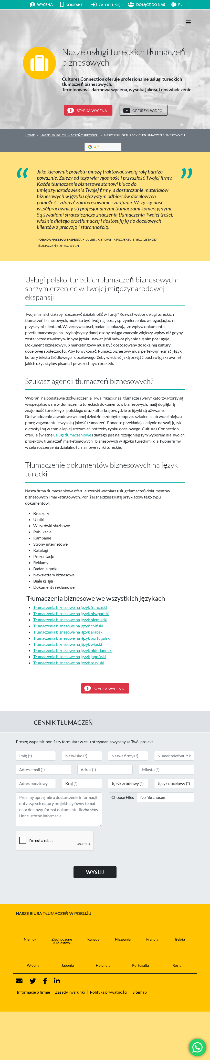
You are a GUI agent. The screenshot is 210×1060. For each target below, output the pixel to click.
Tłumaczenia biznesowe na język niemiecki (70, 619)
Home (30, 135)
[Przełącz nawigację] (188, 22)
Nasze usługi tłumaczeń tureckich (69, 135)
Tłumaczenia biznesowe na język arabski (68, 631)
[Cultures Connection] (44, 23)
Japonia (67, 965)
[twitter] (29, 981)
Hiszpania (123, 939)
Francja (152, 939)
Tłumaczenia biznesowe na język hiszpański (71, 613)
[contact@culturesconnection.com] (19, 981)
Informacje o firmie (33, 992)
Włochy (33, 965)
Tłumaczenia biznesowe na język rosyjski (68, 662)
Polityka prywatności (108, 992)
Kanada (93, 939)
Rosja (177, 965)
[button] (186, 4)
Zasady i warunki (70, 992)
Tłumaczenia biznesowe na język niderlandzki (72, 650)
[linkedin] (54, 981)
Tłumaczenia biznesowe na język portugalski (72, 638)
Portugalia (140, 965)
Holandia (103, 965)
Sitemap (139, 992)
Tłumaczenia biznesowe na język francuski (70, 607)
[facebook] (42, 981)
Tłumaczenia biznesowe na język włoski (67, 644)
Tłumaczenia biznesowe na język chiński (68, 625)
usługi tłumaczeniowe (72, 434)
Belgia (180, 939)
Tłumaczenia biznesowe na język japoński (69, 656)
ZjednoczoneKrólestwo (61, 941)
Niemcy (30, 939)
